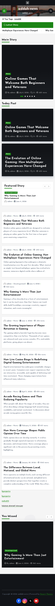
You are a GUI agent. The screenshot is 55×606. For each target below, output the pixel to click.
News (8, 74)
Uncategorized (11, 192)
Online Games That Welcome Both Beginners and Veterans (25, 83)
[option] (27, 72)
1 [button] (21, 96)
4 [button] (29, 96)
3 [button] (27, 96)
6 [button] (34, 96)
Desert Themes (46, 594)
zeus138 (18, 19)
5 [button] (32, 96)
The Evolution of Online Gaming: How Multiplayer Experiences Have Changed (25, 162)
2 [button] (25, 96)
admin (12, 93)
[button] (45, 186)
